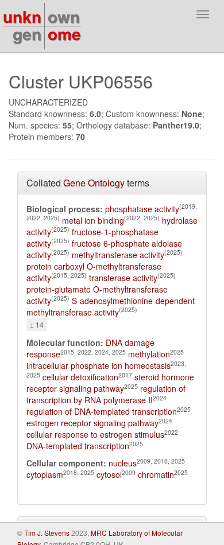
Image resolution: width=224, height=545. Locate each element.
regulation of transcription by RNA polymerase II (106, 394)
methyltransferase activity (118, 254)
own (64, 16)
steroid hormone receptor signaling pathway (110, 382)
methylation (149, 354)
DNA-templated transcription (77, 445)
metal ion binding (93, 220)
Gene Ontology (94, 182)
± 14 (37, 324)
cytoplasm (44, 474)
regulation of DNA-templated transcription (101, 411)
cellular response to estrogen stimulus (95, 434)
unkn (22, 16)
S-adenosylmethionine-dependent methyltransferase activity (110, 306)
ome (64, 33)
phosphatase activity (142, 209)
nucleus (123, 463)
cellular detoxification (80, 377)
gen (27, 33)
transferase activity (123, 277)
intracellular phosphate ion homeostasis (98, 365)
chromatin (156, 474)
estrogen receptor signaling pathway (92, 423)
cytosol (109, 474)
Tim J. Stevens (46, 533)
